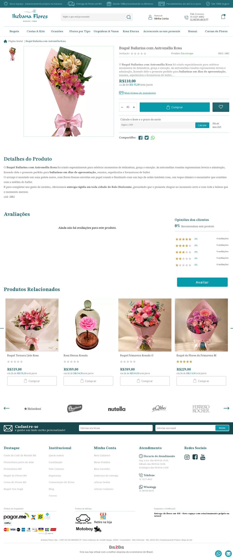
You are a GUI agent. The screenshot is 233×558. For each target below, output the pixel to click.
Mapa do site (187, 540)
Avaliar (202, 282)
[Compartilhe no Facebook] (140, 138)
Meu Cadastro (102, 455)
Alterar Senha (102, 482)
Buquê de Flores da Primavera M (196, 355)
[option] (12, 54)
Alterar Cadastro (103, 489)
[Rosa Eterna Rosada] (88, 325)
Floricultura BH (13, 469)
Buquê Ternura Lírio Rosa (23, 355)
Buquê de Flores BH (15, 475)
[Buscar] (129, 17)
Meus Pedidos (102, 462)
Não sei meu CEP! (217, 125)
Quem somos (56, 455)
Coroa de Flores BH (15, 482)
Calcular (202, 125)
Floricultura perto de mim (19, 462)
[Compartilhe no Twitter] (146, 138)
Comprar (177, 107)
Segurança (55, 475)
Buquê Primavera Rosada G (136, 355)
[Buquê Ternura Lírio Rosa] (32, 325)
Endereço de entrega (106, 475)
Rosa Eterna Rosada (76, 355)
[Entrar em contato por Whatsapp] (219, 554)
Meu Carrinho (102, 469)
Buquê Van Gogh (13, 489)
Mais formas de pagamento (140, 93)
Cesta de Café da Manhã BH (20, 455)
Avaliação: (124, 53)
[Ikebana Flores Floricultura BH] (32, 15)
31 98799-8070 (146, 491)
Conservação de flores (61, 482)
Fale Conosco (56, 469)
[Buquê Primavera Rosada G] (144, 325)
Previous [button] (6, 408)
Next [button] (226, 408)
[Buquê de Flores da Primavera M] (201, 325)
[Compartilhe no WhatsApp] (152, 138)
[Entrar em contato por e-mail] (228, 554)
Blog (51, 489)
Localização (55, 462)
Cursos (53, 496)
